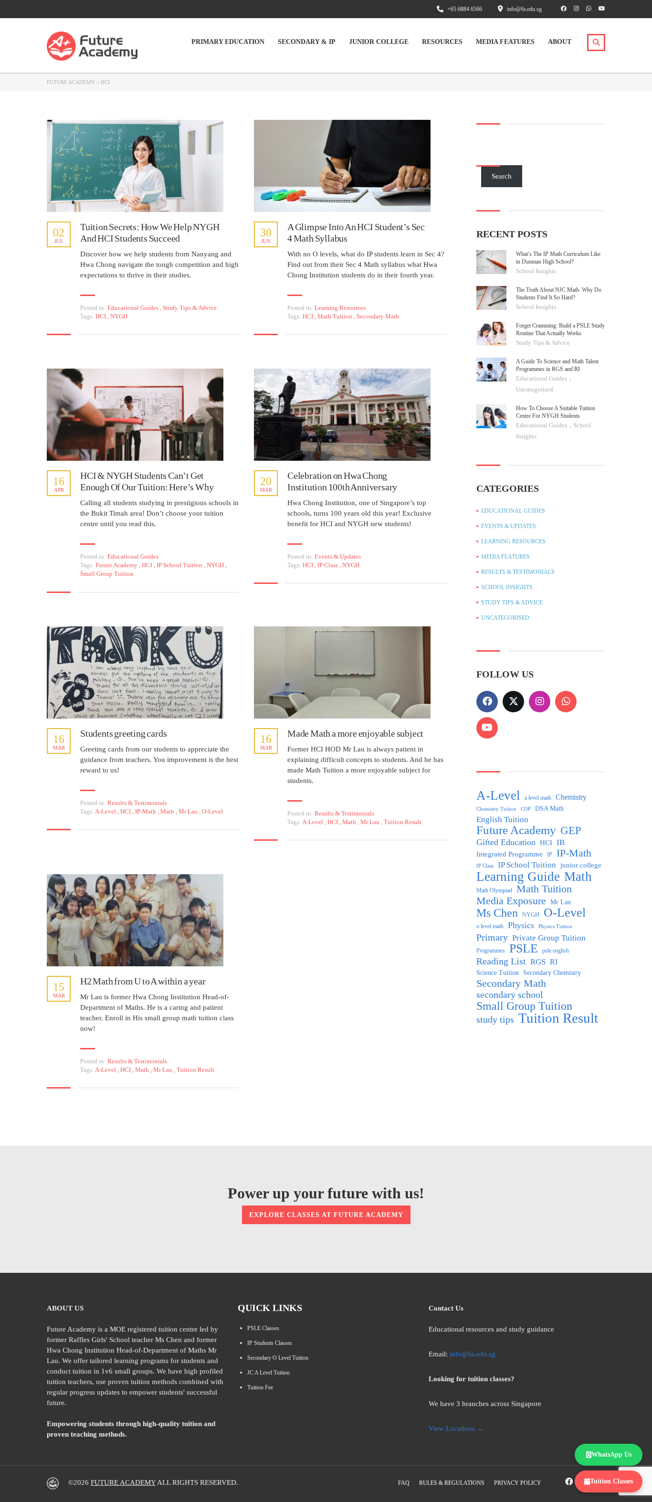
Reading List (501, 961)
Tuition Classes (611, 1481)
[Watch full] (135, 166)
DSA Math (549, 808)
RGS (538, 961)
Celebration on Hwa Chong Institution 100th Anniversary (342, 481)
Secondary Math (378, 316)
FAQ (404, 1483)
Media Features (505, 41)
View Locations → (456, 1428)
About (559, 41)
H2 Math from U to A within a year (142, 981)
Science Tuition (497, 972)
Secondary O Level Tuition (277, 1357)
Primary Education (227, 41)
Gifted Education (506, 842)
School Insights (536, 271)
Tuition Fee (260, 1387)
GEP (570, 830)
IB (561, 842)
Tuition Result (402, 821)
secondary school (509, 995)
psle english (555, 950)
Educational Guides (132, 307)
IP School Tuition (180, 565)
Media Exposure (511, 901)
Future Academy (117, 565)
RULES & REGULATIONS (451, 1483)
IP (549, 854)
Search (502, 176)
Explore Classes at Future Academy (326, 1214)
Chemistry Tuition (496, 809)
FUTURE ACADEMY (123, 1482)
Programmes (490, 950)
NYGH (118, 316)
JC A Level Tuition (268, 1372)
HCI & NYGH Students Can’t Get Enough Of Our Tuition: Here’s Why (146, 481)
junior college (580, 865)
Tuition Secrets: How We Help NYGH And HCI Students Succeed (149, 232)
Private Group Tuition (549, 937)
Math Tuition (335, 316)
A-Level (106, 811)
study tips (495, 1020)
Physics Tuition (555, 926)
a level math (538, 797)
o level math (490, 926)
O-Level (212, 811)
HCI (101, 316)
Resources (442, 41)
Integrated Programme (509, 854)
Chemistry (571, 797)
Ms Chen (497, 913)
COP (526, 809)
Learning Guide (518, 876)
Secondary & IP (307, 41)
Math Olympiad (494, 890)
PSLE (523, 948)
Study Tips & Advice (190, 307)
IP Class (328, 565)
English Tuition (502, 819)
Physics (521, 925)
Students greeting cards (123, 733)
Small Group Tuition (107, 573)
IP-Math (146, 811)
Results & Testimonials (137, 802)
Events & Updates (338, 556)
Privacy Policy (517, 1483)
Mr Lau (189, 811)
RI (553, 962)
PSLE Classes (263, 1328)
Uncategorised (534, 389)
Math (168, 811)
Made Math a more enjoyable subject (355, 733)
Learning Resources (340, 307)
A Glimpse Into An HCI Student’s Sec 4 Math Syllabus (356, 232)
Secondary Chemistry (552, 972)
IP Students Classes (269, 1343)
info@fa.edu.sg (472, 1354)
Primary (492, 937)
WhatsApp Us (611, 1454)
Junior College (379, 41)
